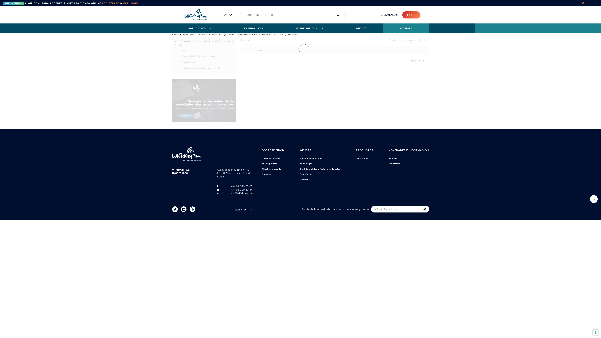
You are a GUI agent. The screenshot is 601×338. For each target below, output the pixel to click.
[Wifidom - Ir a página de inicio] (196, 19)
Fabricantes (362, 158)
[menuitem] (291, 15)
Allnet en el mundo (271, 169)
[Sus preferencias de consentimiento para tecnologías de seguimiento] (595, 332)
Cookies (304, 179)
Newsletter (394, 163)
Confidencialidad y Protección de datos (320, 169)
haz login (130, 3)
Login (411, 15)
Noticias (393, 158)
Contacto (266, 174)
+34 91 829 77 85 (242, 186)
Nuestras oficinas (271, 158)
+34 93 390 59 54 (242, 189)
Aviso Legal (306, 163)
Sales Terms (306, 174)
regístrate (110, 3)
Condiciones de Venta (311, 158)
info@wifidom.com (242, 193)
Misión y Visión (269, 163)
